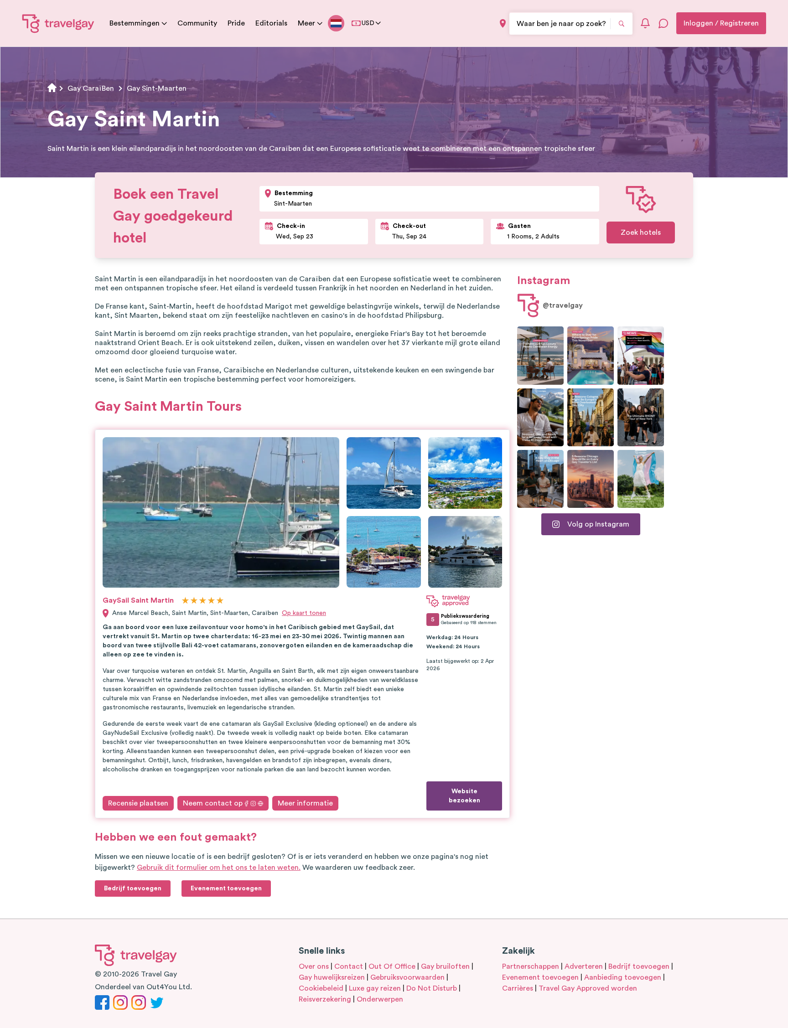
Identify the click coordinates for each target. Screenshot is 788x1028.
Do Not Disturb (431, 988)
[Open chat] (663, 23)
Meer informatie (305, 803)
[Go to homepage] (58, 23)
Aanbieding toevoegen (622, 977)
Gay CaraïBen (90, 88)
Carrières (517, 988)
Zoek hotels (641, 232)
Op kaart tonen (304, 613)
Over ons (314, 966)
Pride (236, 23)
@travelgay (563, 305)
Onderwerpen (380, 999)
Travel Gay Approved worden (588, 988)
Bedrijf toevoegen (638, 966)
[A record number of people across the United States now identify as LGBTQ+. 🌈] (640, 355)
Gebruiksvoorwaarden (407, 977)
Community (197, 23)
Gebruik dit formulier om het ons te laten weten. (219, 867)
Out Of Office (391, 966)
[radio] (185, 601)
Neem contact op (213, 803)
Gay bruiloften (445, 966)
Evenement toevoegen (540, 977)
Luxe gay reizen (375, 988)
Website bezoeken (464, 796)
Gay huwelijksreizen (332, 977)
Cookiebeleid (321, 988)
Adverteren (584, 966)
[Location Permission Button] (503, 23)
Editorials (271, 23)
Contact (348, 966)
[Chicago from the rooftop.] (540, 479)
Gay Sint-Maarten (157, 88)
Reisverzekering (325, 999)
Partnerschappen (530, 966)
